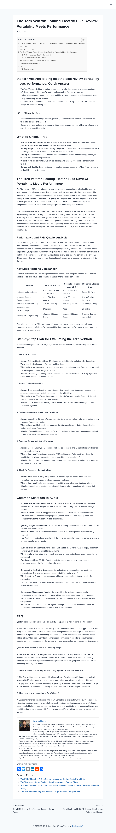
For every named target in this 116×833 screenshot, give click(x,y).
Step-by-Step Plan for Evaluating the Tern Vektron (38, 60)
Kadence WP (77, 826)
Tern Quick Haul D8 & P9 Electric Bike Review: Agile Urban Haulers (83, 808)
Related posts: (29, 69)
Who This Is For (25, 46)
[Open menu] (111, 4)
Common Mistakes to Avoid (30, 63)
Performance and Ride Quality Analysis (38, 55)
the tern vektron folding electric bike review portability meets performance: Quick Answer (52, 43)
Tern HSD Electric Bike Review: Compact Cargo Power (33, 808)
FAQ (21, 66)
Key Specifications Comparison (35, 57)
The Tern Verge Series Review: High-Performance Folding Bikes (49, 782)
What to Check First (27, 49)
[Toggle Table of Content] (82, 40)
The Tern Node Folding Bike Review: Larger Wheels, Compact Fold (50, 791)
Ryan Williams (24, 32)
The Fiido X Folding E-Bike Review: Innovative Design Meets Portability (53, 779)
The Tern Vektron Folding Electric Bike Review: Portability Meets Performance (48, 52)
